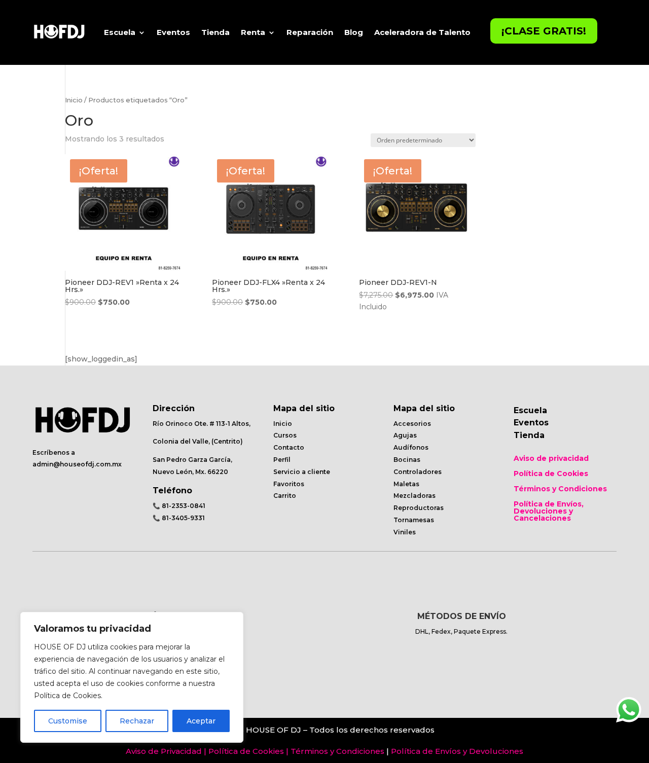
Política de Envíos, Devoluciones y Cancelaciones (549, 511)
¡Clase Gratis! (543, 31)
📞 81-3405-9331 (179, 518)
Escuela (119, 32)
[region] (131, 677)
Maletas (406, 484)
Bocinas (406, 459)
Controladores (417, 472)
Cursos (285, 435)
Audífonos (410, 447)
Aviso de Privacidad (164, 751)
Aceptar (201, 720)
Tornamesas (413, 520)
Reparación (309, 32)
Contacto (288, 447)
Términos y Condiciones (560, 489)
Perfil (282, 459)
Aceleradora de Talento (422, 32)
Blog (353, 32)
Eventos (173, 32)
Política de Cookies (551, 474)
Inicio (74, 100)
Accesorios (412, 423)
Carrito (284, 495)
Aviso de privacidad (551, 459)
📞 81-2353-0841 (179, 506)
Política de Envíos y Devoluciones (457, 751)
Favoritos (288, 484)
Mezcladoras (414, 495)
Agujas (405, 435)
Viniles (404, 532)
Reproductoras (418, 508)
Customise (67, 720)
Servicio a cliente (301, 472)
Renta (253, 32)
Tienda (215, 32)
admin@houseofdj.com (71, 464)
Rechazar (137, 720)
